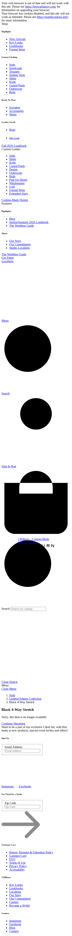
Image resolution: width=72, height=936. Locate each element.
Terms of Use (17, 862)
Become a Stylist (19, 905)
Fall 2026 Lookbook (14, 145)
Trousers (14, 71)
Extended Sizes (18, 193)
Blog (12, 218)
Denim (13, 169)
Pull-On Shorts (18, 179)
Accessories (16, 111)
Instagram (15, 920)
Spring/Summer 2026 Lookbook (29, 222)
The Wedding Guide (21, 225)
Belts (12, 92)
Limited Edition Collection (25, 698)
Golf (12, 186)
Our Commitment (20, 244)
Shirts (12, 78)
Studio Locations (19, 247)
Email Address (13, 747)
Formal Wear (17, 49)
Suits (12, 64)
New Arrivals (17, 39)
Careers (13, 902)
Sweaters (14, 107)
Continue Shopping (13, 723)
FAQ (12, 859)
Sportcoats (15, 68)
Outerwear (15, 88)
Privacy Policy (18, 866)
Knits (12, 82)
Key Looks (16, 42)
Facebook (15, 924)
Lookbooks (16, 46)
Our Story (15, 241)
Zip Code (10, 803)
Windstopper (17, 183)
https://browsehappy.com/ (40, 6)
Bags (12, 129)
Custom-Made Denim (15, 200)
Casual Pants (17, 85)
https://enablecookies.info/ (52, 17)
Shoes (13, 114)
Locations (7, 261)
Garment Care (17, 855)
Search (6, 608)
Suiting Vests (17, 75)
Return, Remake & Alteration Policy (31, 852)
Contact (14, 931)
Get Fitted (8, 257)
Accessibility (17, 869)
